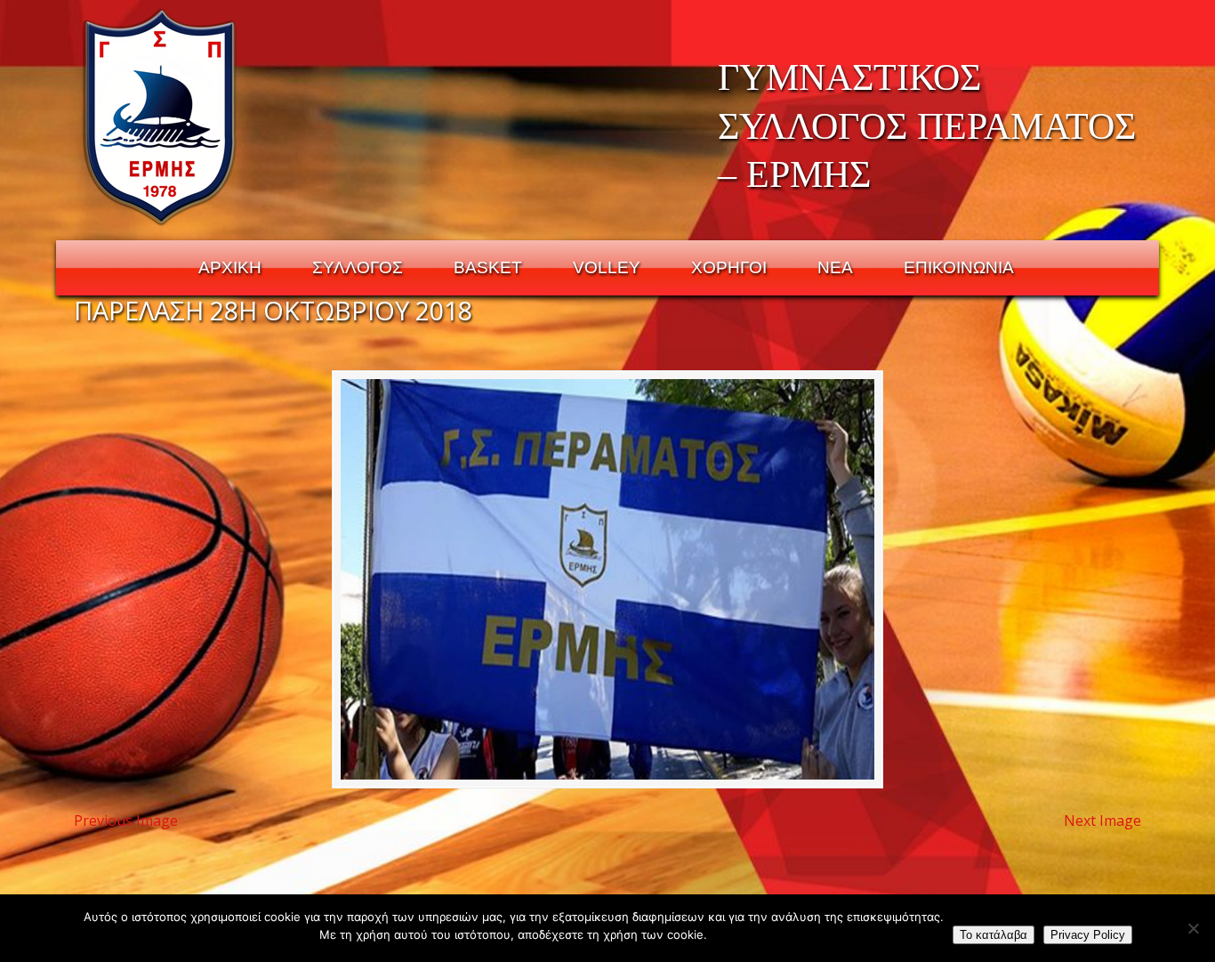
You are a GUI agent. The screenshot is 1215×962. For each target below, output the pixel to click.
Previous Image (126, 820)
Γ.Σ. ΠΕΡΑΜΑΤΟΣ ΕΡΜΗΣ (160, 116)
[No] (1193, 928)
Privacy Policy (1087, 935)
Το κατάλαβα (993, 935)
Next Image (1102, 820)
